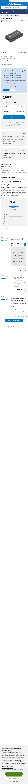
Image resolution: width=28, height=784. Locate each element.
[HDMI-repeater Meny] (9, 15)
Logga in (12, 89)
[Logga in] (22, 4)
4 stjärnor (5, 214)
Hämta (15, 117)
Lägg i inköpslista (23, 52)
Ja (20, 270)
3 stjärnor (5, 216)
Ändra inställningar (14, 781)
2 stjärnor (5, 218)
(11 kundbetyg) (4, 21)
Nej (24, 270)
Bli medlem (6, 89)
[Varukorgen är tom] (26, 4)
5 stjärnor (5, 211)
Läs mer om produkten (6, 64)
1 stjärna (5, 221)
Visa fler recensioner (14, 320)
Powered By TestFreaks (19, 316)
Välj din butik (6, 111)
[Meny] (2, 4)
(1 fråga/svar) (11, 21)
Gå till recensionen (7, 143)
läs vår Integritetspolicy (19, 769)
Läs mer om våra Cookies (7, 769)
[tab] (4, 1)
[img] (26, 38)
